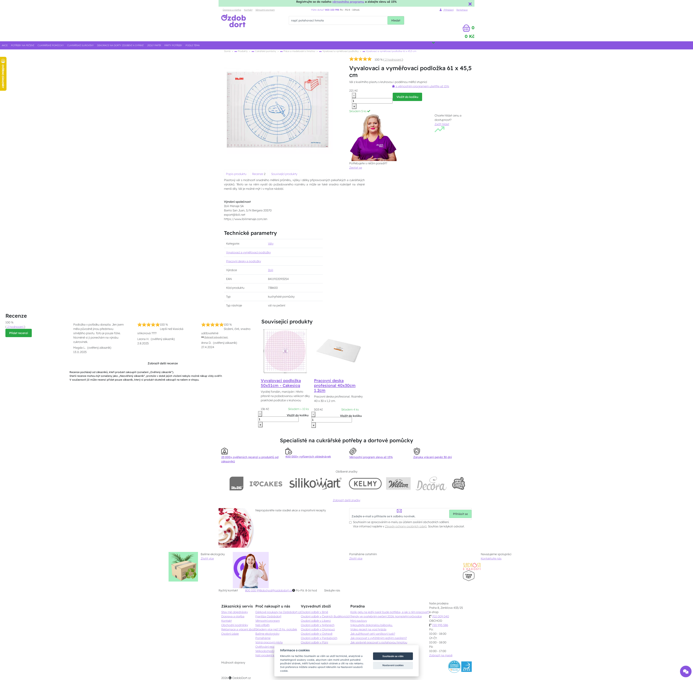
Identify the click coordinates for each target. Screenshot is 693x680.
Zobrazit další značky (346, 500)
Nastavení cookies (393, 665)
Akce (5, 45)
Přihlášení (448, 9)
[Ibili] (236, 483)
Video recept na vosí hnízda (368, 629)
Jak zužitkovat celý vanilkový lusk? (372, 633)
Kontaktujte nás (491, 558)
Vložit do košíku (407, 97)
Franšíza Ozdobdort (268, 616)
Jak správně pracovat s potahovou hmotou (378, 642)
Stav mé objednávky (234, 612)
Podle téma (193, 45)
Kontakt (248, 9)
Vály (270, 243)
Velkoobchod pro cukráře (271, 651)
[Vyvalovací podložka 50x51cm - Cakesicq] (285, 351)
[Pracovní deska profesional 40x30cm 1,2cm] (338, 351)
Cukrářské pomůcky (51, 45)
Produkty (242, 51)
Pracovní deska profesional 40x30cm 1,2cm (335, 385)
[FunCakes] (458, 483)
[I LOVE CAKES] (266, 483)
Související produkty (284, 174)
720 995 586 (440, 625)
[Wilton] (398, 483)
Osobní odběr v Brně (314, 612)
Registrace (462, 9)
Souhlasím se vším (393, 656)
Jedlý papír (154, 45)
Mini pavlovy (358, 620)
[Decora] (431, 483)
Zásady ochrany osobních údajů (406, 526)
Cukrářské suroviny (80, 45)
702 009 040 (440, 616)
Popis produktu (236, 174)
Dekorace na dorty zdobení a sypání (120, 45)
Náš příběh (262, 625)
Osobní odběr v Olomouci (318, 629)
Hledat (395, 20)
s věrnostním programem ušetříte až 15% (422, 86)
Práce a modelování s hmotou (299, 51)
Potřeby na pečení (22, 45)
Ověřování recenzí (266, 646)
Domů (227, 51)
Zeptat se (355, 167)
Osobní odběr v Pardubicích (319, 638)
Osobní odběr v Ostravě (316, 633)
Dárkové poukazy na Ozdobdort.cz (278, 612)
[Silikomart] (316, 483)
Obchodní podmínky (234, 625)
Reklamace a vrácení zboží (238, 629)
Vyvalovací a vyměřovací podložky (340, 51)
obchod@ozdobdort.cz (276, 590)
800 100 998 (253, 590)
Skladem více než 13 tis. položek (276, 629)
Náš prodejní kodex (268, 655)
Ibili (270, 270)
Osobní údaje (230, 633)
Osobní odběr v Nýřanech (317, 625)
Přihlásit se (460, 514)
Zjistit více (207, 558)
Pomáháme (263, 638)
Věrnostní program (265, 9)
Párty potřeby (173, 45)
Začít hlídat (442, 124)
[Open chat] (686, 671)
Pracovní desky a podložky (243, 261)
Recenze (258, 174)
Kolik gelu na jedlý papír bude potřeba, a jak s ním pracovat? (389, 612)
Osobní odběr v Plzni (314, 642)
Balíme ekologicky (267, 633)
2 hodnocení (393, 59)
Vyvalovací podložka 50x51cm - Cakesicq (281, 383)
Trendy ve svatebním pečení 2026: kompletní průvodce (386, 616)
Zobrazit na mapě (440, 655)
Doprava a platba (232, 9)
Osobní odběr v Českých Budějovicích (325, 616)
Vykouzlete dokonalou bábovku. (371, 625)
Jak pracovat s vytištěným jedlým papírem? (378, 638)
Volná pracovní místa (269, 642)
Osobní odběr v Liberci (316, 620)
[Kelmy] (365, 483)
